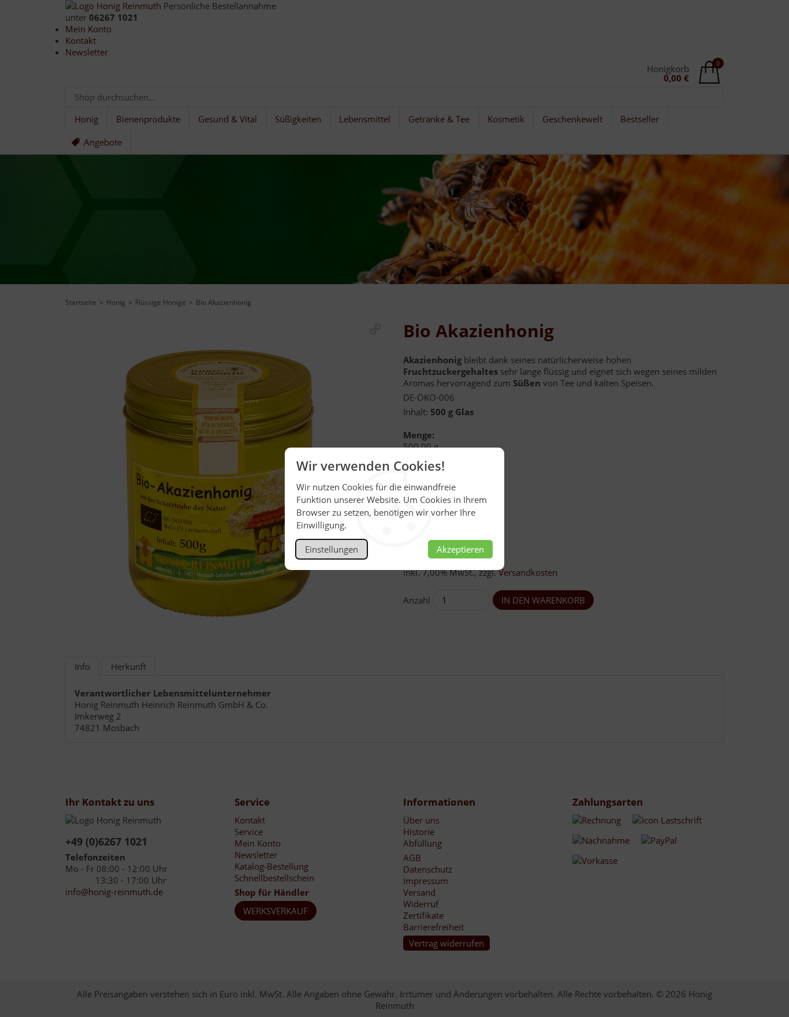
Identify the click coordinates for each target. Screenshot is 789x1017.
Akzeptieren (460, 549)
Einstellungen (331, 549)
